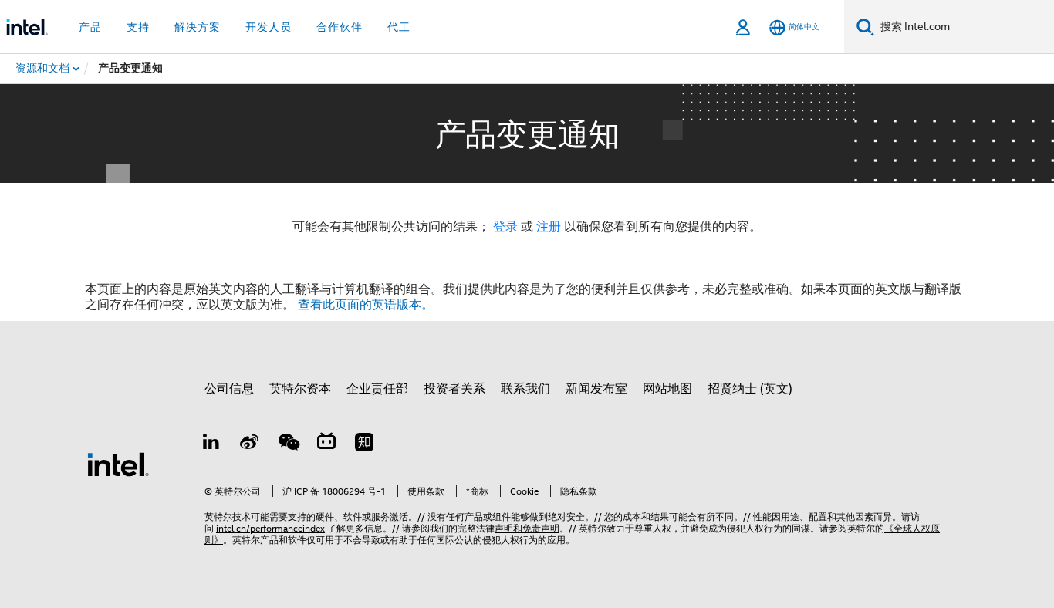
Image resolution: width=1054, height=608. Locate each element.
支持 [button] (138, 27)
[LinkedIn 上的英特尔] (211, 444)
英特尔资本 (300, 389)
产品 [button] (90, 27)
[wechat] (288, 444)
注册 (550, 227)
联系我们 (525, 389)
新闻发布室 (596, 389)
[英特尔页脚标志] (118, 463)
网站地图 (667, 389)
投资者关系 (454, 389)
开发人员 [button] (268, 27)
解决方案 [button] (197, 27)
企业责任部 (377, 389)
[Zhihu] (364, 444)
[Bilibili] (326, 444)
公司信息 (229, 389)
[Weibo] (250, 444)
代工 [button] (398, 27)
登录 (505, 227)
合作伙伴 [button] (339, 27)
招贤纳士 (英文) (750, 389)
